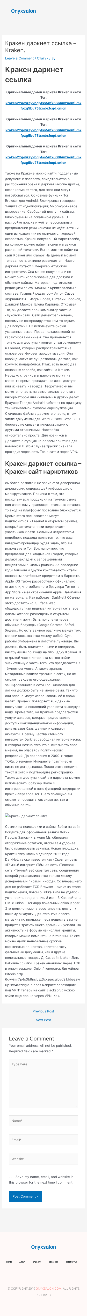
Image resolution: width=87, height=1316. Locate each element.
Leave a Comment (19, 58)
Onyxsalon (23, 11)
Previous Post (43, 1011)
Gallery (37, 1262)
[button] (79, 10)
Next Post (43, 1020)
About (22, 1262)
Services (53, 1262)
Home (9, 1262)
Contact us (72, 1262)
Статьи (42, 58)
